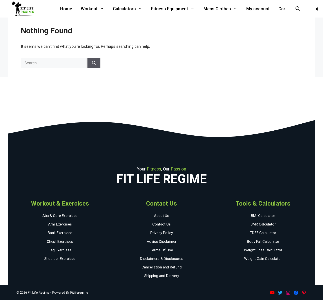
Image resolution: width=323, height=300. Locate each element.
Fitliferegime (79, 293)
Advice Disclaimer (161, 241)
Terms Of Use (161, 250)
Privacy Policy (161, 233)
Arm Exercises (60, 224)
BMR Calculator (263, 224)
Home (66, 8)
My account (258, 8)
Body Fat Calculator (263, 241)
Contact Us (161, 224)
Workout (89, 8)
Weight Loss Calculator (263, 250)
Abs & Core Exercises (60, 215)
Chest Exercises (60, 241)
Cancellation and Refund (162, 267)
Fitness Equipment (169, 8)
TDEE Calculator (263, 233)
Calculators (124, 8)
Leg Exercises (60, 250)
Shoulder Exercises (60, 258)
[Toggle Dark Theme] (317, 9)
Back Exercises (60, 233)
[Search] (93, 63)
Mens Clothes (217, 8)
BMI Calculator (263, 215)
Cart (282, 8)
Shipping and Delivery (161, 275)
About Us (161, 215)
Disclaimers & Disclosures (161, 258)
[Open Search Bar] (297, 8)
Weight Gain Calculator (263, 258)
